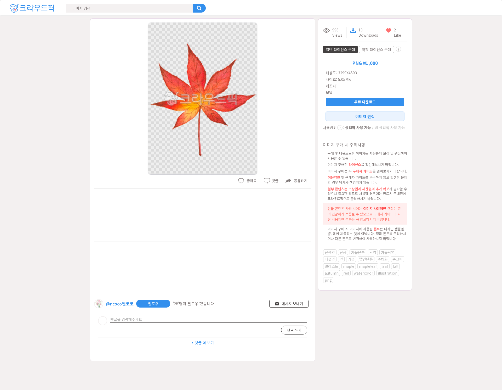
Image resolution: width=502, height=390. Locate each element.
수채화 (383, 259)
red (346, 273)
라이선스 (355, 164)
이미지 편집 (365, 116)
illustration (387, 273)
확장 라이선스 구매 (376, 49)
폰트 (377, 228)
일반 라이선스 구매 (340, 49)
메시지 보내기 (292, 303)
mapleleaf (368, 266)
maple (348, 266)
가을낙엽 (388, 252)
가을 (351, 259)
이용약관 (334, 177)
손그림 (397, 259)
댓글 (275, 180)
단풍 (343, 252)
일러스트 (331, 266)
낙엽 (372, 252)
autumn (332, 273)
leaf (384, 266)
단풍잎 (330, 252)
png (328, 280)
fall (395, 266)
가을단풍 (358, 252)
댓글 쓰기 (294, 330)
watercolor (363, 273)
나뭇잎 (330, 259)
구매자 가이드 (363, 171)
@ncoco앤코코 (120, 303)
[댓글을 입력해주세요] (208, 319)
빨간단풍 (366, 259)
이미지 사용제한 (374, 208)
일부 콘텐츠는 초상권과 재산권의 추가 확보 (358, 188)
